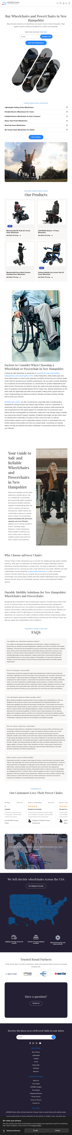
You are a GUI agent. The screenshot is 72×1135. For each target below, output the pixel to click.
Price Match (36, 1090)
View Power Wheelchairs (36, 43)
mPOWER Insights (36, 1087)
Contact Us (36, 1003)
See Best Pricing (12, 235)
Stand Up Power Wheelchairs (15, 125)
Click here (43, 32)
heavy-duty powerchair (37, 571)
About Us (36, 1080)
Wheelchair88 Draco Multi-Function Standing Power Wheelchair (18, 273)
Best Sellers (36, 1052)
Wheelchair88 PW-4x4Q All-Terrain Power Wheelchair (18, 231)
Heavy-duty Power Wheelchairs (16, 121)
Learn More (36, 855)
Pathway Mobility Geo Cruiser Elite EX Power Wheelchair (51, 273)
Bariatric (36, 1071)
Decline (57, 1130)
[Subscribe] (53, 1037)
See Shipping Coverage (36, 886)
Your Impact (36, 1084)
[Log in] (63, 3)
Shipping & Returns (36, 1093)
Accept (35, 1130)
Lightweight (36, 1055)
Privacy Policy (36, 1096)
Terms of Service (36, 1100)
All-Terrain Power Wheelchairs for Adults (20, 130)
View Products (36, 137)
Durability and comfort (13, 402)
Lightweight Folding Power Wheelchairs (19, 107)
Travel (36, 1062)
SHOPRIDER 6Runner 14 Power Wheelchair (48, 231)
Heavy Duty (36, 1065)
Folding (36, 1058)
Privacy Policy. (36, 1125)
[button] (69, 3)
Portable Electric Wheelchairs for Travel (19, 112)
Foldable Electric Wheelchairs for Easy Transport (22, 116)
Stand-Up (36, 1068)
